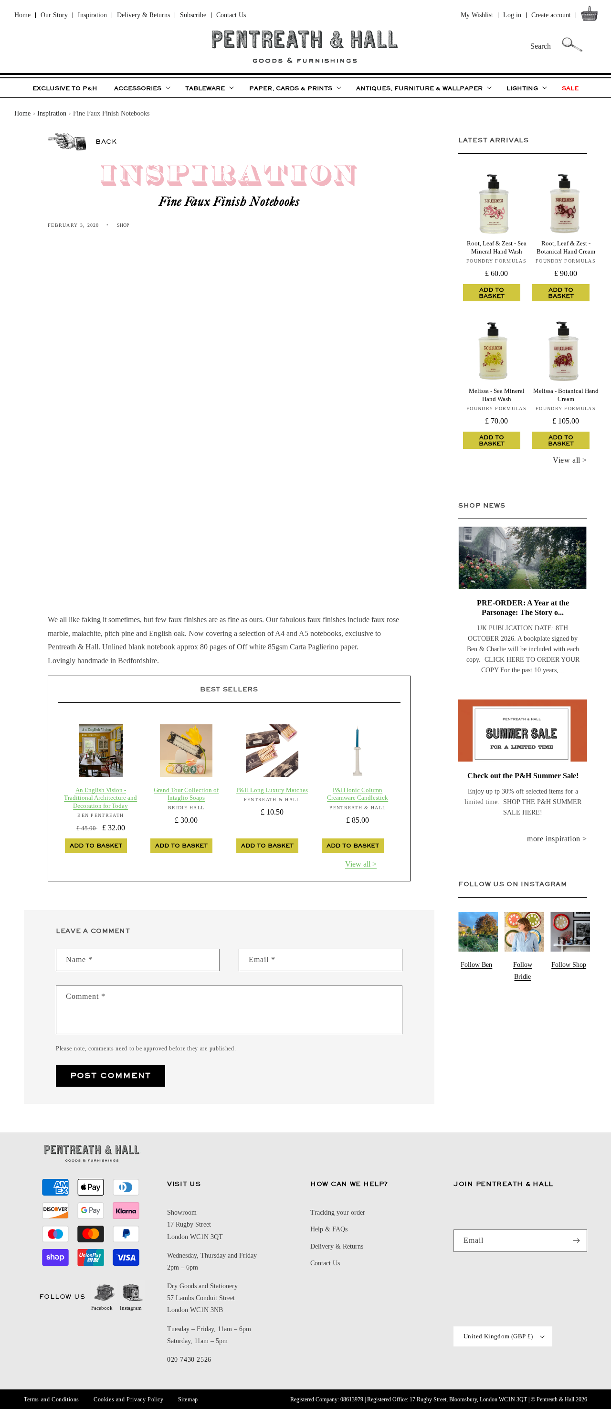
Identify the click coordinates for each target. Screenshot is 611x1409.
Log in (512, 15)
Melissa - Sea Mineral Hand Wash (497, 394)
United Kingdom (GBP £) (498, 1336)
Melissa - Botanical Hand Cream (566, 394)
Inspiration (92, 15)
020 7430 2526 (189, 1359)
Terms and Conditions (51, 1399)
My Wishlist (477, 15)
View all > (361, 864)
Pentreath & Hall (555, 1399)
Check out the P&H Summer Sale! (523, 776)
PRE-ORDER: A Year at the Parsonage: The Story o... (523, 607)
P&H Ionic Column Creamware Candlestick (357, 793)
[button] (591, 15)
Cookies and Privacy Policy (129, 1399)
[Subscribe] (576, 1240)
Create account (551, 15)
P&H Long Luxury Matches (272, 790)
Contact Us (231, 15)
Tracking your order (337, 1212)
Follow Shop (568, 964)
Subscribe (193, 15)
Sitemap (188, 1399)
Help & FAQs (329, 1229)
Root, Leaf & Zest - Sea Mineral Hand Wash (497, 247)
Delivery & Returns (143, 15)
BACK (105, 141)
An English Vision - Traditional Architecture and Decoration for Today (100, 797)
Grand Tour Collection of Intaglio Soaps (186, 793)
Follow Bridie (522, 970)
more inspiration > (557, 839)
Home (22, 15)
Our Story (54, 15)
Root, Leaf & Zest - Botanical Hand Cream (566, 247)
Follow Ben (476, 964)
